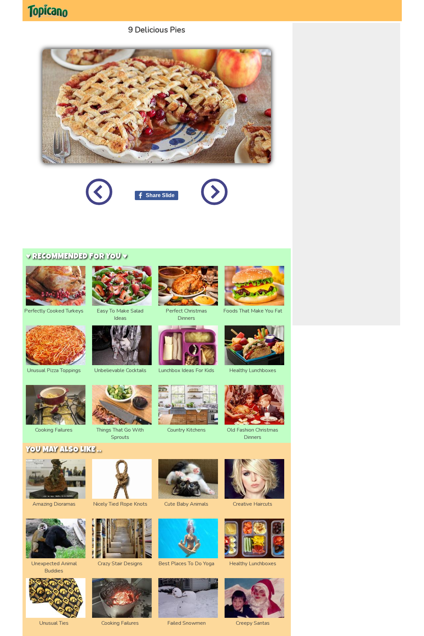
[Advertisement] (156, 232)
